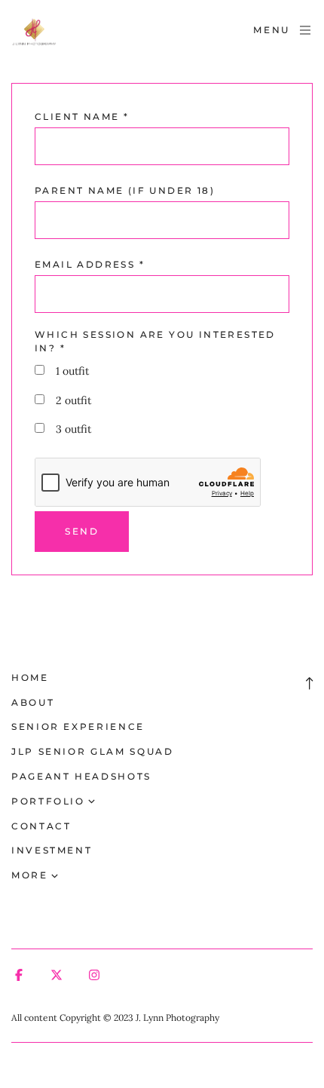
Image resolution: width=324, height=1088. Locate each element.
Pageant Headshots (81, 776)
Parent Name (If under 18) (125, 190)
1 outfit (72, 371)
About (32, 702)
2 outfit (73, 400)
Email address (90, 264)
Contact (41, 826)
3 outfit (73, 429)
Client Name (82, 116)
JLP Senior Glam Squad (92, 751)
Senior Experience (78, 726)
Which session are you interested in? (155, 341)
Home (30, 677)
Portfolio (48, 801)
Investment (51, 850)
